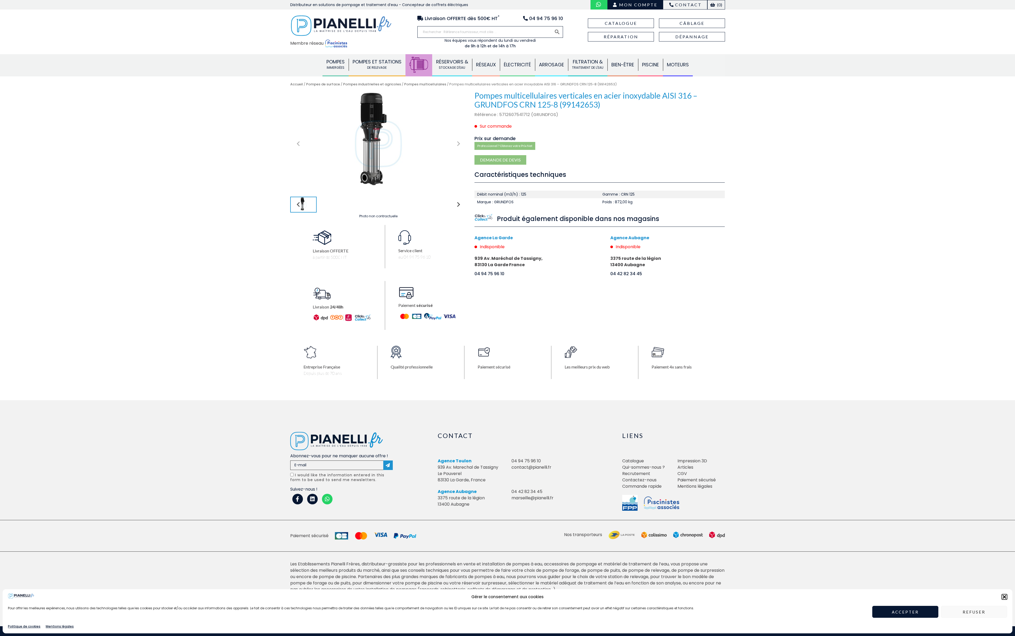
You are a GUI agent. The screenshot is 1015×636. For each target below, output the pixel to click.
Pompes (335, 64)
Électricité (517, 64)
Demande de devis (500, 159)
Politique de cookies (24, 626)
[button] (1004, 597)
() (719, 4)
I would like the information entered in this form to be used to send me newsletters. (337, 477)
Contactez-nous (639, 480)
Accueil (296, 84)
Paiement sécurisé (696, 480)
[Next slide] (458, 144)
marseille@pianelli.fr (532, 498)
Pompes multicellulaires (425, 84)
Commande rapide (642, 486)
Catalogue (621, 23)
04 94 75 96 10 (489, 274)
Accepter (905, 612)
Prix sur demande (495, 138)
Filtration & (587, 64)
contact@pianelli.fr (531, 467)
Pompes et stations (377, 64)
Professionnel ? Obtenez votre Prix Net (504, 146)
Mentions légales (60, 626)
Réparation (621, 36)
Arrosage (551, 64)
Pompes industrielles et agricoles (372, 84)
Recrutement (636, 474)
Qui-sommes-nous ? (643, 467)
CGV (682, 474)
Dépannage (692, 36)
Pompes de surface (323, 84)
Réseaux (486, 64)
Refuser (974, 612)
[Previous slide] (298, 144)
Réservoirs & (452, 64)
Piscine (650, 64)
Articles (685, 467)
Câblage (692, 23)
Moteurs (678, 64)
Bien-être (622, 64)
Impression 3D (692, 461)
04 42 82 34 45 (626, 274)
